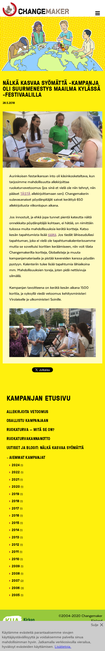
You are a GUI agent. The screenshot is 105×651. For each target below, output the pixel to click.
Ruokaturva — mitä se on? (31, 429)
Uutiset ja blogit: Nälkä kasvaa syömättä (45, 447)
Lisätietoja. (63, 647)
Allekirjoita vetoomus (28, 411)
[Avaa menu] (98, 14)
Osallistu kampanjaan (27, 420)
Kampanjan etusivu (39, 398)
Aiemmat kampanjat (27, 457)
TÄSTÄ (25, 194)
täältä (52, 235)
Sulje (94, 625)
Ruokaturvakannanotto (28, 438)
